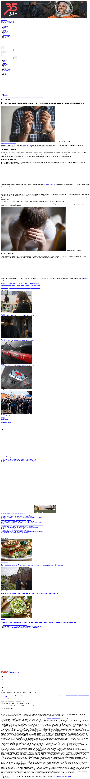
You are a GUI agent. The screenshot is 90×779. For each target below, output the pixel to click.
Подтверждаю (6, 777)
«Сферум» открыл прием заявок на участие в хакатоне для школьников (18, 315)
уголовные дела (4, 419)
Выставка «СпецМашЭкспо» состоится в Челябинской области (16, 415)
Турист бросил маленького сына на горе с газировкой (15, 532)
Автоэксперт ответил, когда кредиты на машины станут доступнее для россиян (21, 522)
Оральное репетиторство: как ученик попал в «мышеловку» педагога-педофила (20, 283)
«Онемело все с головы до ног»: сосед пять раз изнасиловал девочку (17, 340)
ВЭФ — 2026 (4, 20)
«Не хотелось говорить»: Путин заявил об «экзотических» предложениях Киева (21, 518)
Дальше (2, 536)
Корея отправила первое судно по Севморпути (13, 513)
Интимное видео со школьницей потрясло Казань (15, 625)
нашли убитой (85, 278)
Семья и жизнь (4, 562)
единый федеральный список (53, 718)
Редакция (12, 672)
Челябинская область (6, 422)
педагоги (3, 417)
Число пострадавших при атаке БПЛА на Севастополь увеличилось (18, 460)
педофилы (3, 418)
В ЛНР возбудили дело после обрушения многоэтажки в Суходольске (17, 365)
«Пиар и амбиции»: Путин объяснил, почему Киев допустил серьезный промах (21, 517)
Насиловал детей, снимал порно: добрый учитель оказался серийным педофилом (20, 285)
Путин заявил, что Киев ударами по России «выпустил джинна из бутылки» (20, 523)
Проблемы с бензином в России (8, 22)
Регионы (3, 364)
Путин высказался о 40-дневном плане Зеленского (14, 534)
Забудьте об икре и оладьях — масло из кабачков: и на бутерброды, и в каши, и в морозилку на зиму (39, 622)
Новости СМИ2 (4, 456)
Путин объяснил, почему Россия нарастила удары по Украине (17, 526)
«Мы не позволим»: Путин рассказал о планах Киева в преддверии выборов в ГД (22, 531)
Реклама (17, 672)
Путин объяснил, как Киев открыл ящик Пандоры (14, 528)
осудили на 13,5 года (26, 145)
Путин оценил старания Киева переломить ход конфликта (16, 530)
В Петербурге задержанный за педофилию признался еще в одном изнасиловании (20, 288)
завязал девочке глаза (51, 184)
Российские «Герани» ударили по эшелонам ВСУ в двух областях (18, 515)
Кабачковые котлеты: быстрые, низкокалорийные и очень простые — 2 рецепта (32, 565)
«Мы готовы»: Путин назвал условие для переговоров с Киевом (17, 521)
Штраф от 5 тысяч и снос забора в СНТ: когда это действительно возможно (29, 593)
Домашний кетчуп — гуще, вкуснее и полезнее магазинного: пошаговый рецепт (22, 626)
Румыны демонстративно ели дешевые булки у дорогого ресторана (18, 459)
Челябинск (3, 421)
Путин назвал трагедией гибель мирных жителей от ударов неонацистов (19, 527)
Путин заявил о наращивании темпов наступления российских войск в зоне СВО (22, 525)
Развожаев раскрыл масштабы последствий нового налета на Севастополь (20, 461)
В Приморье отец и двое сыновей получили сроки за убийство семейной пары (22, 627)
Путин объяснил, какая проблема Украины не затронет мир (16, 516)
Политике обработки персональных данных (61, 776)
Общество (3, 314)
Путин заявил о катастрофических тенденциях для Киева (16, 520)
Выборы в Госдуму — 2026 (7, 21)
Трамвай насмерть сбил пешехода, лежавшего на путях (14, 390)
